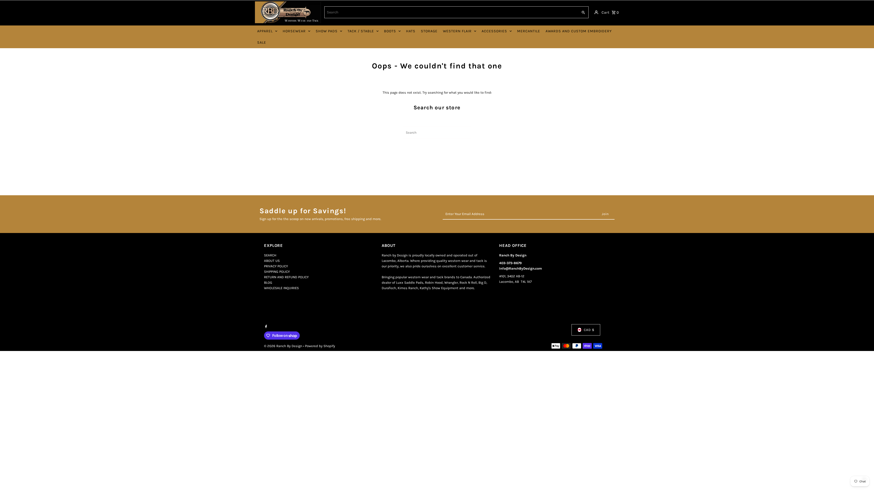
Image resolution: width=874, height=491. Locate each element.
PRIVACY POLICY (276, 266)
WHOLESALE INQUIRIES (281, 288)
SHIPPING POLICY (277, 272)
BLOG (268, 283)
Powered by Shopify (320, 346)
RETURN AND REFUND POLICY (286, 277)
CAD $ (589, 330)
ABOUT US (272, 261)
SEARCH (270, 255)
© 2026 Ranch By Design (283, 346)
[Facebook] (265, 326)
